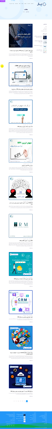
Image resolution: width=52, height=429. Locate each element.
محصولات (25, 3)
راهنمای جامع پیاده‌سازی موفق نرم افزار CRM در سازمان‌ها (22, 89)
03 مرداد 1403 (30, 239)
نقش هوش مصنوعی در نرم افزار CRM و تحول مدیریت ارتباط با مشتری (21, 51)
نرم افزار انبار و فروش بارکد (33, 418)
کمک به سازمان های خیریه (44, 421)
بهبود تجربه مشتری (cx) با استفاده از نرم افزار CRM (23, 279)
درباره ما (13, 3)
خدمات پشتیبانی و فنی (45, 418)
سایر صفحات (16, 3)
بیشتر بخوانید (31, 58)
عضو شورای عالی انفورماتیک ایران (12, 415)
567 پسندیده (23, 277)
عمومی (45, 28)
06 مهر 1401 (31, 351)
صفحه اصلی (32, 3)
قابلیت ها (29, 3)
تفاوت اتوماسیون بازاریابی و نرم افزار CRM (25, 317)
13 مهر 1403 (31, 201)
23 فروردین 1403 (30, 277)
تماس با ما (10, 3)
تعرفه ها (22, 3)
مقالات (19, 3)
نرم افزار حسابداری (34, 420)
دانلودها (46, 420)
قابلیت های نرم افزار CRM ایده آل (44, 415)
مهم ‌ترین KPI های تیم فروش (27, 165)
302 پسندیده (24, 87)
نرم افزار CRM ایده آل (34, 414)
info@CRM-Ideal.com (8, 423)
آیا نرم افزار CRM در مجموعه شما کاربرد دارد (43, 416)
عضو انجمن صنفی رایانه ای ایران (12, 416)
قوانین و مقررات (45, 423)
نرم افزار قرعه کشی (34, 416)
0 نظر (27, 87)
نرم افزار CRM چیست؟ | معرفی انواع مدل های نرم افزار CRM (22, 391)
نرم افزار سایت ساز (34, 421)
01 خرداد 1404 (31, 87)
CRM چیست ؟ (45, 414)
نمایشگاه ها (45, 29)
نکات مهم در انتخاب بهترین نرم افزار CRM (38, 45)
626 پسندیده (24, 315)
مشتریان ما (46, 419)
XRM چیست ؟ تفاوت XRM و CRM (26, 240)
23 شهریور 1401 (30, 389)
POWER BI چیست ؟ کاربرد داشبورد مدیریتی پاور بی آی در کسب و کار (21, 203)
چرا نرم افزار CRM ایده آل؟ (44, 417)
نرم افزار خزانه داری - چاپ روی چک (33, 417)
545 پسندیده (24, 201)
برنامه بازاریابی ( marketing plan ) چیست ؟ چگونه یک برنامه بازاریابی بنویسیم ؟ (21, 353)
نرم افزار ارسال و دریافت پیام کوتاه (33, 419)
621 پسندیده (24, 239)
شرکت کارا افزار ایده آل (39, 427)
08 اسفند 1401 (30, 315)
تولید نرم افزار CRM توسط (12, 414)
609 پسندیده (24, 389)
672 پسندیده (25, 351)
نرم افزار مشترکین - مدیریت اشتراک (33, 415)
